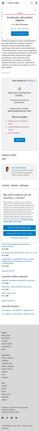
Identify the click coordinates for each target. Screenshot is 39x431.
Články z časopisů (7, 358)
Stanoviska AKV (7, 363)
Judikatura (5, 361)
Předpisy (4, 372)
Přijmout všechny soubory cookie (19, 227)
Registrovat (19, 140)
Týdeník (4, 400)
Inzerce (4, 389)
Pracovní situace (7, 369)
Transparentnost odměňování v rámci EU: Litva (19, 253)
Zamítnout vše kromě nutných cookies (19, 233)
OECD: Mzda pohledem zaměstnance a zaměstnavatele (16, 245)
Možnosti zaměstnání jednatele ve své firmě (18, 281)
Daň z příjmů (6, 338)
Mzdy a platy (6, 335)
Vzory (3, 374)
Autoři (4, 391)
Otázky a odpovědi (8, 366)
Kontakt (4, 386)
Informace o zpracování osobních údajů (15, 407)
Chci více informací (20, 33)
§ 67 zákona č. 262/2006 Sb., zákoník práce (18, 310)
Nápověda (5, 397)
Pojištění (4, 341)
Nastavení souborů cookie (10, 412)
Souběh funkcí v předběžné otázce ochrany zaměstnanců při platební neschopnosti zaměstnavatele (18, 261)
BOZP (3, 349)
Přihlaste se (31, 81)
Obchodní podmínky (8, 410)
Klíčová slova (6, 394)
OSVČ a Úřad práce (9, 293)
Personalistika (6, 347)
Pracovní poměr (7, 344)
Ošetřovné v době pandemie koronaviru (17, 287)
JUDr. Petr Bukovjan (19, 168)
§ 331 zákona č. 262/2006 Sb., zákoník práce (18, 314)
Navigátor (5, 377)
